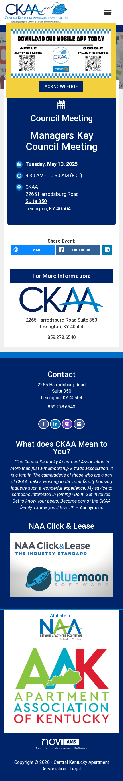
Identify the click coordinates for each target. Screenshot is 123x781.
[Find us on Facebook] (43, 424)
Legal (75, 769)
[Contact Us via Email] (79, 424)
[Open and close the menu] (92, 13)
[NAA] (61, 629)
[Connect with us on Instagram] (67, 424)
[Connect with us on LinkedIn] (55, 424)
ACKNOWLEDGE (61, 86)
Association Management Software (61, 748)
